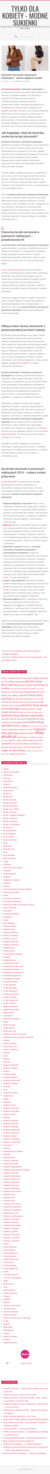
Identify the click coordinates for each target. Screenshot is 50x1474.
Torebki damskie (10, 1293)
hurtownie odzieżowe (12, 901)
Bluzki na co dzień (11, 809)
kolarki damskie (10, 926)
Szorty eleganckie (10, 1268)
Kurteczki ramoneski (10, 89)
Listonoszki (8, 1015)
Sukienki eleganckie (11, 1179)
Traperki (6, 1296)
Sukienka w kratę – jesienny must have (19, 1394)
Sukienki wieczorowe (12, 1225)
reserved (7, 1086)
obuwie (6, 1040)
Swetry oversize (10, 1256)
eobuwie (7, 883)
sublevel (6, 1148)
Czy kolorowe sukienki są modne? (23, 688)
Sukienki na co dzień (21, 81)
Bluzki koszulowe (10, 806)
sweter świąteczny (30, 740)
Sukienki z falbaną (11, 1228)
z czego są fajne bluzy (21, 748)
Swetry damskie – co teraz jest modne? (19, 1428)
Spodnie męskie (10, 1136)
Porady (6, 1071)
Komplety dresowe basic (13, 972)
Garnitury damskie (11, 892)
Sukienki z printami (11, 1237)
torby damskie (9, 1290)
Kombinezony (9, 951)
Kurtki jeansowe (10, 988)
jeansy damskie (9, 907)
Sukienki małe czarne (12, 1191)
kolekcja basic (9, 929)
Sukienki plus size (10, 1213)
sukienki (40, 737)
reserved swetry (26, 733)
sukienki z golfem (10, 1231)
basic (33, 602)
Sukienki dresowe (10, 1173)
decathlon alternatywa (12, 867)
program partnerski (11, 1080)
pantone (6, 1052)
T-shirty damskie (10, 1274)
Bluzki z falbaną (10, 818)
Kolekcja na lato (10, 938)
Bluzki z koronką (10, 821)
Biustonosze (8, 790)
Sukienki (6, 1154)
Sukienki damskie (10, 1160)
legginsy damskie (10, 1006)
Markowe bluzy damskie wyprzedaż (22, 715)
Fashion (6, 886)
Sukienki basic (9, 1157)
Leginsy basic (9, 1012)
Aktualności (8, 775)
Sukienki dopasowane (12, 1166)
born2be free (8, 849)
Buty (5, 852)
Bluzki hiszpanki (10, 803)
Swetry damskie (10, 1247)
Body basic (7, 846)
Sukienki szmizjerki (11, 1219)
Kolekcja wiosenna (11, 944)
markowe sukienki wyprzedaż (13, 719)
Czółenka (7, 864)
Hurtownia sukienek (11, 898)
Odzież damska (9, 1043)
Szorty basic (8, 1262)
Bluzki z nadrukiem (11, 824)
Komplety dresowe (11, 969)
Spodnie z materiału (12, 1142)
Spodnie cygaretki (10, 1120)
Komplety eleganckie (12, 975)
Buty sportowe (9, 858)
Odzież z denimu (10, 1049)
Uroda (5, 1321)
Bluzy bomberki (10, 830)
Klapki (5, 920)
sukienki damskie (10, 1163)
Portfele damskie (10, 1077)
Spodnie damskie (10, 1123)
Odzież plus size (10, 1046)
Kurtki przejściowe (11, 994)
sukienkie (4, 740)
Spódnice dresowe (11, 1111)
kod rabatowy (9, 923)
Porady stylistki (9, 1074)
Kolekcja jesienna (10, 932)
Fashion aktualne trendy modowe (17, 889)
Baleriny (6, 778)
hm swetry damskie (18, 695)
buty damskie (9, 855)
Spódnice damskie (11, 1108)
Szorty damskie (9, 1265)
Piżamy (6, 1059)
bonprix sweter (25, 684)
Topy (5, 1287)
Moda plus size (9, 1031)
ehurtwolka (40, 689)
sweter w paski (14, 740)
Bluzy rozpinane (10, 840)
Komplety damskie (11, 963)
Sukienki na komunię (12, 1207)
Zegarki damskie (10, 1342)
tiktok (5, 1281)
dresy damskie (9, 874)
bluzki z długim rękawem (14, 815)
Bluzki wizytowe (10, 812)
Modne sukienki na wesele (14, 1034)
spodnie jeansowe (9, 110)
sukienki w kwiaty (10, 1222)
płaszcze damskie (10, 1065)
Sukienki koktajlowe (11, 1188)
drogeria (7, 877)
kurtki (5, 577)
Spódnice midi (9, 1114)
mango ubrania (8, 711)
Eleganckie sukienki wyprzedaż (14, 692)
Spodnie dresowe (10, 1126)
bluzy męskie (8, 836)
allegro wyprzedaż (17, 681)
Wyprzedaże (8, 1330)
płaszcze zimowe (10, 1068)
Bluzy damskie (9, 833)
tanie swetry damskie (27, 743)
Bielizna (6, 784)
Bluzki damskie (9, 799)
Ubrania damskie (10, 1311)
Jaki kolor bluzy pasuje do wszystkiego (24, 706)
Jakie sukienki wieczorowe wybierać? (18, 1441)
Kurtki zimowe (9, 1003)
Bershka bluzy (34, 681)
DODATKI (7, 870)
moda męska (8, 1028)
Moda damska (9, 1025)
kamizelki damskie (11, 914)
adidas (6, 769)
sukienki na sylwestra (12, 1210)
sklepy (6, 1099)
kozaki (5, 590)
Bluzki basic (8, 796)
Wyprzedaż (8, 1327)
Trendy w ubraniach (12, 1305)
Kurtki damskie (9, 985)
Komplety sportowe (11, 978)
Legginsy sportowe (11, 1009)
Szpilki (6, 1271)
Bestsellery (8, 781)
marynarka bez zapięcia (19, 363)
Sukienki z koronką (11, 1234)
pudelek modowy (10, 1083)
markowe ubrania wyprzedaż (14, 722)
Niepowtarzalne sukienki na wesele (18, 1037)
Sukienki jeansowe (11, 1185)
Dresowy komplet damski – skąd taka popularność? (25, 1438)
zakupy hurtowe (10, 1336)
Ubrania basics (9, 1308)
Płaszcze (6, 1062)
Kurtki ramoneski (10, 1000)
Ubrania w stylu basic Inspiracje (17, 1318)
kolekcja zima (9, 948)
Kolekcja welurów (10, 941)
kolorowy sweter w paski (31, 709)
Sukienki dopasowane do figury (16, 1170)
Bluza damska (9, 685)
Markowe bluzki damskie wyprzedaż (29, 712)
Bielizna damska (10, 787)
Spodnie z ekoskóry (11, 1139)
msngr (4, 729)
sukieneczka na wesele (26, 737)
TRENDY (6, 1299)
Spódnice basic (9, 1105)
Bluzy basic (8, 827)
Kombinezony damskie (13, 954)
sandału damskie (10, 1092)
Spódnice (7, 1102)
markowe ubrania (35, 718)
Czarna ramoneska (9, 270)
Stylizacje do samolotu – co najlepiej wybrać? (22, 1444)
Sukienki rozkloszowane (13, 1216)
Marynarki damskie (11, 1018)
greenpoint (33, 691)
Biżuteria (7, 793)
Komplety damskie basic (13, 966)
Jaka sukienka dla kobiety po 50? (25, 699)
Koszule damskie (10, 981)
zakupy (6, 1333)
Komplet (6, 957)
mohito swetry (20, 725)
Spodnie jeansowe (11, 1133)
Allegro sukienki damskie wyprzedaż (16, 678)
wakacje (6, 1324)
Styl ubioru (8, 1145)
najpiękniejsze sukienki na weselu (20, 729)
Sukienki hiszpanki (11, 1182)
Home (5, 895)
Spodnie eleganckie (11, 1129)
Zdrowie (6, 1339)
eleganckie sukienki (11, 880)
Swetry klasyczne (10, 1253)
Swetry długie (9, 1250)
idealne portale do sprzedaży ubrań (18, 904)
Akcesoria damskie (11, 772)
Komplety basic (9, 960)
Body (5, 843)
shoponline (8, 1096)
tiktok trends (8, 1284)
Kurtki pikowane (10, 991)
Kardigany (7, 917)
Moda (5, 1022)
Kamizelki (7, 911)
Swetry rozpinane (10, 1259)
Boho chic (7, 525)
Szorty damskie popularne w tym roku (19, 1416)
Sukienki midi (9, 1197)
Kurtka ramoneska (9, 481)
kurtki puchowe (9, 997)
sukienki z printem (11, 1240)
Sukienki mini (9, 1200)
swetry (6, 1244)
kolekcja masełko (10, 935)
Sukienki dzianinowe (12, 1176)
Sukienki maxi (9, 1194)
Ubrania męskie (10, 1315)
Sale (5, 1089)
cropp (5, 861)
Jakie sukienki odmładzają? (29, 702)
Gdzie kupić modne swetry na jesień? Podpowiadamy (26, 1419)
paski (5, 1055)
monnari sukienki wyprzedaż (37, 726)
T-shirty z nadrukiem (12, 1277)
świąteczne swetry (17, 753)
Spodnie (6, 1117)
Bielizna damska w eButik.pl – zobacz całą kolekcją (24, 1453)
